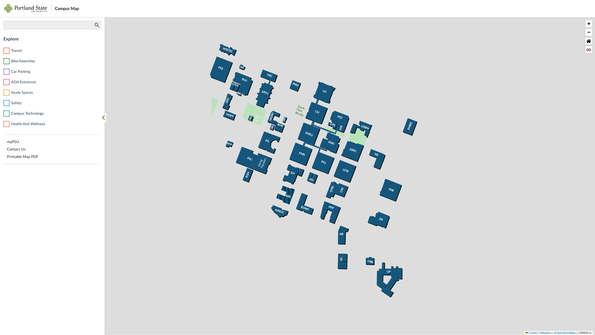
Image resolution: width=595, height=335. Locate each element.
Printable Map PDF (22, 157)
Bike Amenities (23, 61)
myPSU (13, 142)
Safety (16, 103)
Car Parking (20, 72)
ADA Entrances (23, 82)
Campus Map (67, 9)
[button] (589, 24)
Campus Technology (27, 113)
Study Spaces (22, 92)
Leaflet (532, 333)
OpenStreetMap (566, 333)
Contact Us (16, 149)
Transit (16, 51)
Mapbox (547, 333)
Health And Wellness (28, 124)
